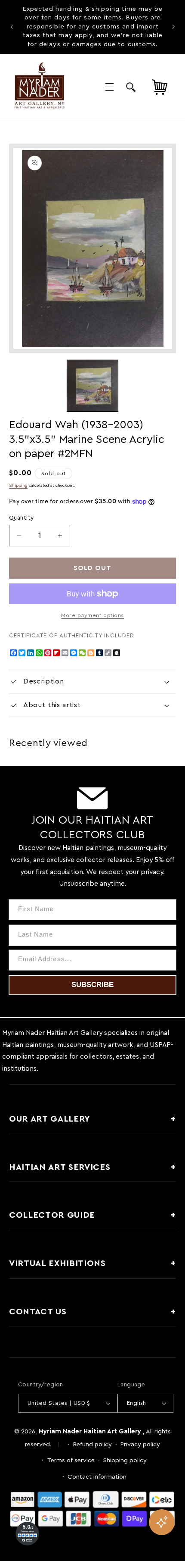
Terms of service (71, 1460)
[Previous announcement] (11, 26)
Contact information (97, 1476)
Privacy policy (140, 1444)
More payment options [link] (92, 615)
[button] (109, 87)
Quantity (21, 518)
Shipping (18, 485)
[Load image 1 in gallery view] (92, 385)
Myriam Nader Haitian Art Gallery (90, 1431)
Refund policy (92, 1444)
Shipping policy (125, 1460)
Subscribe (92, 985)
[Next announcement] (173, 26)
